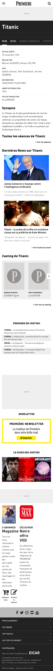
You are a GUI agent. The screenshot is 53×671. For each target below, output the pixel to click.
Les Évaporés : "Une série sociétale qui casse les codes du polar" (24, 344)
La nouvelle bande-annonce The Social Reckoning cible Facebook (24, 331)
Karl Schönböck (25, 71)
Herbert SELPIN (27, 63)
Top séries (7, 627)
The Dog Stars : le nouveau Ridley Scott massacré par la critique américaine (24, 351)
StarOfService (36, 660)
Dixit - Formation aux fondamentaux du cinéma (19, 663)
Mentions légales (8, 668)
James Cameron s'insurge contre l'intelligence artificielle (22, 185)
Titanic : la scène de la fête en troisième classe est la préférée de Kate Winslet (26, 231)
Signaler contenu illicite (24, 668)
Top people (7, 634)
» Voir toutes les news (41, 247)
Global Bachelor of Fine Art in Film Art (16, 660)
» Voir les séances (43, 142)
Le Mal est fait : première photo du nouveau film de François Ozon (26, 337)
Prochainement (10, 621)
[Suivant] (49, 276)
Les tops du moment (11, 640)
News (13, 41)
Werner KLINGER (10, 63)
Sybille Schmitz (9, 71)
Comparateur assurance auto (12, 658)
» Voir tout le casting (42, 304)
